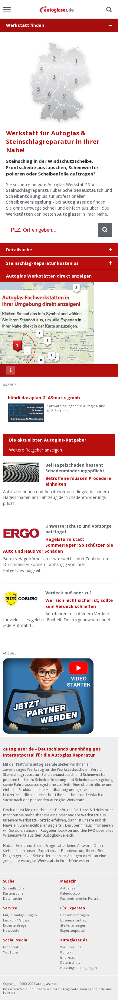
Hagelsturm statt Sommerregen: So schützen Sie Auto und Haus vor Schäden (58, 545)
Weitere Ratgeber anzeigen (35, 450)
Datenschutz (70, 962)
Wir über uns (70, 947)
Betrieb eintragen (74, 915)
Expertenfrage (14, 925)
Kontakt (66, 952)
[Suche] (108, 9)
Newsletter (12, 930)
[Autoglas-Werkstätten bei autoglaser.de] (59, 9)
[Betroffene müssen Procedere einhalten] (21, 472)
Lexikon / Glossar (17, 920)
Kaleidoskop (70, 893)
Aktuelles (67, 888)
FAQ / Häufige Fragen (20, 915)
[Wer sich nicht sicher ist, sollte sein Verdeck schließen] (21, 600)
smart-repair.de (92, 989)
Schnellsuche (14, 888)
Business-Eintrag (73, 920)
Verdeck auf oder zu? (68, 593)
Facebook (11, 947)
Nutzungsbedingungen (78, 967)
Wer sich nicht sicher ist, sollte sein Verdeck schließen (79, 603)
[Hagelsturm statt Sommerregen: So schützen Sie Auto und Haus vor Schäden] (21, 533)
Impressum (69, 957)
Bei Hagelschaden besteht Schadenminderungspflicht (74, 468)
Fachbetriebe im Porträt (80, 898)
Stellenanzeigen (73, 925)
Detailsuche (12, 898)
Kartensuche (13, 893)
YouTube (10, 952)
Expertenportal (72, 930)
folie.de (9, 992)
